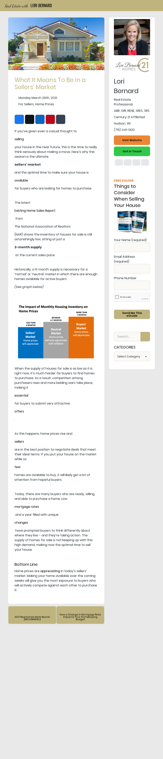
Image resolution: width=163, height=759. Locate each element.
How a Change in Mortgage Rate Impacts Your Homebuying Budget (80, 617)
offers (19, 411)
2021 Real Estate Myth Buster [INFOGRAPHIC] (32, 618)
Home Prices (44, 104)
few (17, 467)
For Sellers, (26, 104)
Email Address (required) (124, 259)
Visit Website (132, 140)
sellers (19, 441)
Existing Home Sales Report (35, 210)
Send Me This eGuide (132, 314)
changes (21, 522)
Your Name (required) (130, 240)
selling (19, 139)
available (21, 180)
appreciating (50, 571)
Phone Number (125, 278)
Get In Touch (132, 151)
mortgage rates (27, 506)
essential (21, 395)
